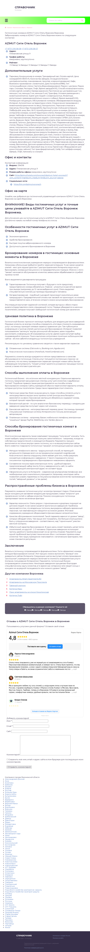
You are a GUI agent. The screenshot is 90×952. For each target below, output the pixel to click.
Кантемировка (10, 837)
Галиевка (8, 811)
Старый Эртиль (11, 916)
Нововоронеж (10, 860)
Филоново (9, 922)
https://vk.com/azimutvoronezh (27, 184)
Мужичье (8, 854)
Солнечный (9, 909)
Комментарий (13, 755)
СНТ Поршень (10, 907)
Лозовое (8, 850)
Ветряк (8, 805)
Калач (7, 835)
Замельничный (10, 832)
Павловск (9, 877)
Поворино (9, 882)
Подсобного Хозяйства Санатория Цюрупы (22, 892)
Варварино (9, 800)
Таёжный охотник (17, 586)
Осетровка (9, 871)
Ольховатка (9, 869)
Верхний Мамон (11, 804)
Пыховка (8, 897)
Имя (9, 721)
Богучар (8, 790)
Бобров (8, 789)
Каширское (9, 839)
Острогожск (9, 873)
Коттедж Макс (15, 589)
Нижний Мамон (11, 856)
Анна (7, 781)
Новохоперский (11, 866)
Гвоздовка (9, 815)
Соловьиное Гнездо (12, 911)
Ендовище (9, 826)
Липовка (8, 847)
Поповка (8, 894)
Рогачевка (9, 899)
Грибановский (10, 817)
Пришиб (8, 896)
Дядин (7, 822)
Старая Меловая (11, 914)
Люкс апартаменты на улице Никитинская (29, 592)
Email (10, 726)
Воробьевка (10, 807)
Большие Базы (11, 792)
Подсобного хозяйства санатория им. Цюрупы (23, 890)
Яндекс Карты (45, 715)
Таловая (8, 918)
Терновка (8, 920)
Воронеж (8, 809)
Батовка (8, 787)
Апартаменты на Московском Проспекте (28, 582)
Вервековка (9, 802)
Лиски (7, 849)
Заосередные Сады (12, 834)
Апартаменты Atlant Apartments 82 (25, 579)
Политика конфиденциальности (34, 948)
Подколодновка (11, 888)
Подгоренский (11, 884)
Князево (8, 841)
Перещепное (10, 879)
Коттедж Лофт (15, 595)
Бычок (7, 798)
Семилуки (9, 903)
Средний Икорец (12, 912)
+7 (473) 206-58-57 (30, 49)
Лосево (8, 852)
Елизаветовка (10, 824)
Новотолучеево (11, 862)
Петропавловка (11, 881)
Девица (8, 819)
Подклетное (10, 886)
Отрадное (9, 875)
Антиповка (9, 783)
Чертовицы (9, 924)
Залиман (8, 830)
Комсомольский (11, 843)
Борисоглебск (10, 794)
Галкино (8, 813)
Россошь (8, 901)
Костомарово (10, 845)
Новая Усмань (10, 858)
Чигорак (8, 926)
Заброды (8, 828)
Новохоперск (10, 864)
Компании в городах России (61, 935)
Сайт (9, 731)
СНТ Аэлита (9, 905)
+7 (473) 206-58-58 (13, 49)
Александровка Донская (14, 779)
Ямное (7, 927)
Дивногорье (9, 820)
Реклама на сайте (58, 938)
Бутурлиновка (10, 796)
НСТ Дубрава (10, 867)
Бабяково (9, 785)
